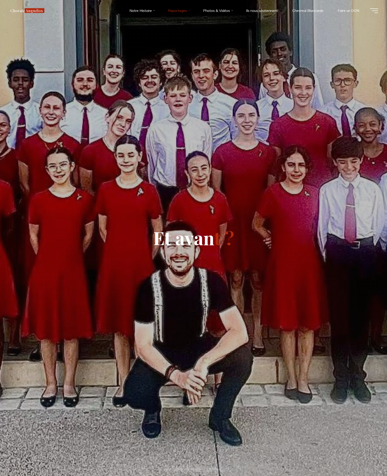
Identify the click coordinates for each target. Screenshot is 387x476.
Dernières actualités (189, 469)
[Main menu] (374, 11)
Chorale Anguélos (26, 10)
